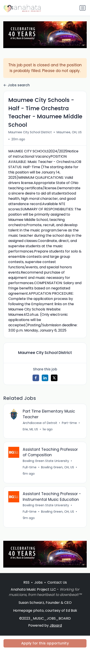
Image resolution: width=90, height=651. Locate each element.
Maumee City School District (30, 132)
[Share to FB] (36, 378)
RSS (26, 582)
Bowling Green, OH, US (57, 467)
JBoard (56, 625)
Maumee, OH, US (69, 132)
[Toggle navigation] (82, 8)
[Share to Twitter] (54, 378)
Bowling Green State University (46, 461)
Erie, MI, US (30, 429)
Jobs (38, 582)
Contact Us (57, 582)
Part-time (69, 423)
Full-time (29, 467)
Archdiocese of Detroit (40, 423)
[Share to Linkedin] (45, 378)
